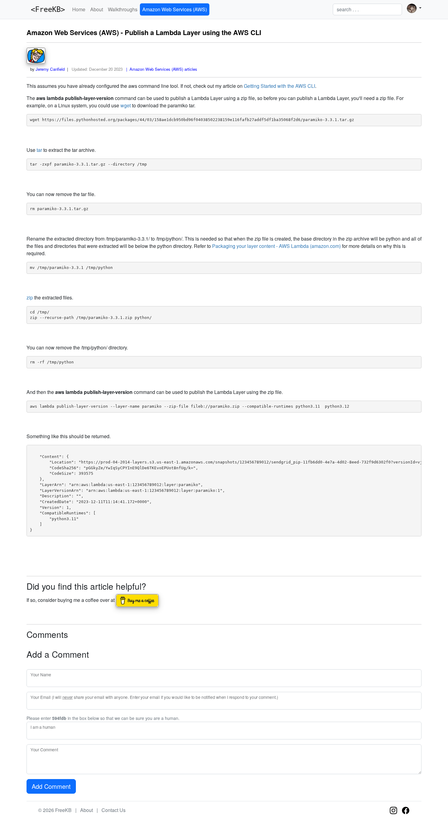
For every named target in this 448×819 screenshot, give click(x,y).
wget (125, 105)
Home (78, 9)
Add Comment (51, 786)
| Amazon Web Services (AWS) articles (160, 69)
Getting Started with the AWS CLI (279, 85)
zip (30, 297)
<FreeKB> (46, 9)
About (96, 9)
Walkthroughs (122, 9)
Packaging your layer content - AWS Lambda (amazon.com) (276, 245)
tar (39, 149)
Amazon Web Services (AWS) (174, 9)
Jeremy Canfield (50, 69)
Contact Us (113, 810)
